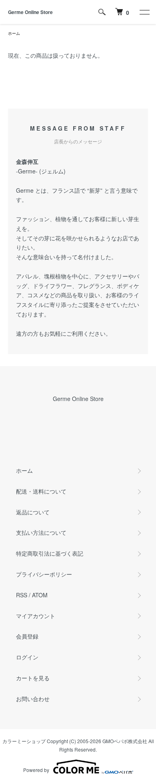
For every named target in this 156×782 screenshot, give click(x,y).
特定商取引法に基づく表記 (49, 553)
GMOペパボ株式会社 (124, 741)
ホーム (14, 33)
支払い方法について (41, 532)
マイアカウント (35, 616)
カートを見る (33, 678)
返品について (33, 512)
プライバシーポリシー (44, 574)
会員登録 (27, 636)
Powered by (36, 769)
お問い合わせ (33, 699)
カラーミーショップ (24, 741)
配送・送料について (41, 491)
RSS (21, 595)
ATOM (40, 595)
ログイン (27, 657)
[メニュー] (144, 12)
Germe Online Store (30, 12)
